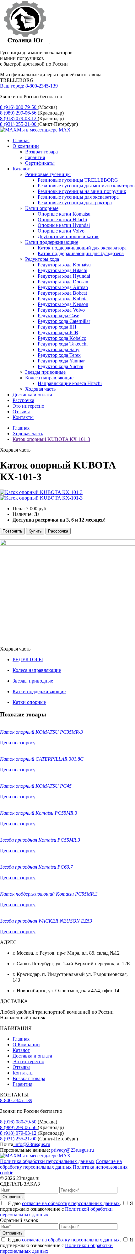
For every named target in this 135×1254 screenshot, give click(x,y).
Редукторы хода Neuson (63, 304)
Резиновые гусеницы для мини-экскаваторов (86, 185)
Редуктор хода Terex (59, 355)
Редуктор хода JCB (58, 332)
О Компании (26, 1044)
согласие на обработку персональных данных (71, 1203)
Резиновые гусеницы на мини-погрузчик (82, 191)
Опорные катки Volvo (61, 230)
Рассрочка (23, 400)
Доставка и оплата (32, 394)
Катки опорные (41, 208)
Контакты (23, 417)
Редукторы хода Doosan (63, 281)
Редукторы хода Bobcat (62, 293)
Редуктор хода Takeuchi (63, 343)
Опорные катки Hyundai (64, 225)
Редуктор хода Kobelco (62, 338)
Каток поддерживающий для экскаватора (82, 247)
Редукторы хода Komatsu (64, 264)
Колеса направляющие (49, 377)
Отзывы (21, 411)
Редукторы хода (42, 259)
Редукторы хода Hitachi (62, 270)
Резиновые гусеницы (48, 174)
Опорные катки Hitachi (62, 219)
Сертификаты (40, 163)
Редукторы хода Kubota (63, 298)
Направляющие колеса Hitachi (70, 383)
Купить (35, 531)
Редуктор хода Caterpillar (64, 321)
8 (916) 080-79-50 (19, 107)
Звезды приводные (45, 372)
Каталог (21, 168)
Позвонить (12, 531)
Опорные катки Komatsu (64, 214)
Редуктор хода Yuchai (60, 366)
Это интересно (28, 406)
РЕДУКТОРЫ (28, 659)
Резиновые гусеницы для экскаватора (78, 197)
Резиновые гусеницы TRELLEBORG (78, 180)
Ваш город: (12, 85)
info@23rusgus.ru (31, 1144)
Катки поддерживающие (51, 242)
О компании (26, 146)
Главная (21, 140)
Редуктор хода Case (58, 315)
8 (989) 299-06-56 (19, 112)
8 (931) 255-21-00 (19, 124)
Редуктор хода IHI (57, 327)
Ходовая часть (40, 389)
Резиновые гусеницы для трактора (75, 202)
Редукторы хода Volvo (61, 310)
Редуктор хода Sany (58, 349)
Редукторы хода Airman (63, 287)
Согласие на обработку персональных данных (61, 1164)
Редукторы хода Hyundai (64, 276)
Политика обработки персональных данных (47, 1161)
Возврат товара (41, 151)
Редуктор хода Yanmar (61, 360)
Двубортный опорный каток (68, 236)
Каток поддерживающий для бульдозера (81, 253)
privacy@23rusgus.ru (72, 1150)
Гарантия (35, 157)
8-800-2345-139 (41, 85)
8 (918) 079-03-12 (19, 118)
